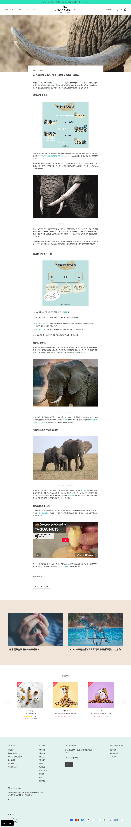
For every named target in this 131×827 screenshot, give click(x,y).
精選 (6, 10)
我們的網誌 (114, 753)
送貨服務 (42, 760)
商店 (13, 10)
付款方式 (42, 757)
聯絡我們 (42, 750)
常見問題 (42, 753)
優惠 (20, 10)
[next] (123, 701)
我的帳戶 (11, 750)
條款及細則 (43, 771)
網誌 (33, 10)
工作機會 (113, 757)
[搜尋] (121, 10)
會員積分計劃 (12, 753)
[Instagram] (13, 799)
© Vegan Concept (13, 819)
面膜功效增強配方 (30, 713)
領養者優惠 (11, 760)
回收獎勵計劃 (12, 767)
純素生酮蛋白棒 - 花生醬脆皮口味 (65, 713)
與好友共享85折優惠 (15, 757)
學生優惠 (11, 764)
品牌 (27, 10)
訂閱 (69, 765)
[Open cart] (125, 9)
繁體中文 (108, 10)
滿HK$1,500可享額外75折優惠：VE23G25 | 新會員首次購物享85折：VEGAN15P (65, 2)
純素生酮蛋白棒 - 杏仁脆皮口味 (101, 713)
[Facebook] (8, 799)
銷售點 (41, 774)
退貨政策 (42, 764)
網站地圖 (42, 781)
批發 (40, 777)
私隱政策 (42, 767)
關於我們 (113, 750)
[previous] (8, 701)
